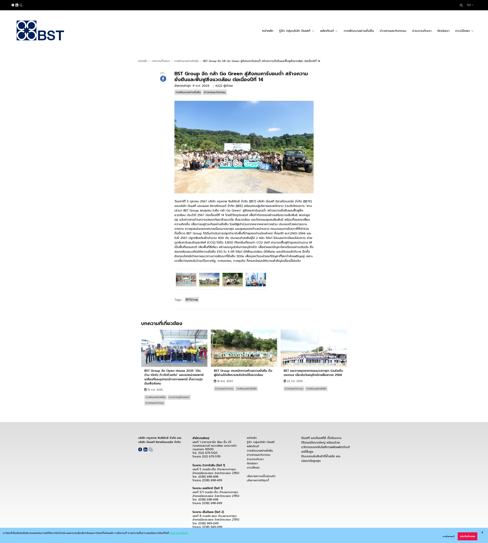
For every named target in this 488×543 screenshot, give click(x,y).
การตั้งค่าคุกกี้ (448, 536)
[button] (461, 5)
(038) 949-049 (208, 523)
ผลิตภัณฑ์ (253, 446)
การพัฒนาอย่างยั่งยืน (186, 61)
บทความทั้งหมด (161, 61)
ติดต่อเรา (252, 463)
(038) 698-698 (208, 477)
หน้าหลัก (142, 61)
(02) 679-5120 (208, 453)
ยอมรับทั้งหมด (467, 536)
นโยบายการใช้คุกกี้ (258, 480)
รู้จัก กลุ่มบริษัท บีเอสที (260, 442)
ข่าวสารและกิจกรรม (258, 455)
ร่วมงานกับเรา (255, 459)
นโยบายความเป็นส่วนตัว (261, 476)
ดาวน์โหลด (253, 467)
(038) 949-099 (212, 527)
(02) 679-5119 (211, 456)
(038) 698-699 (212, 480)
